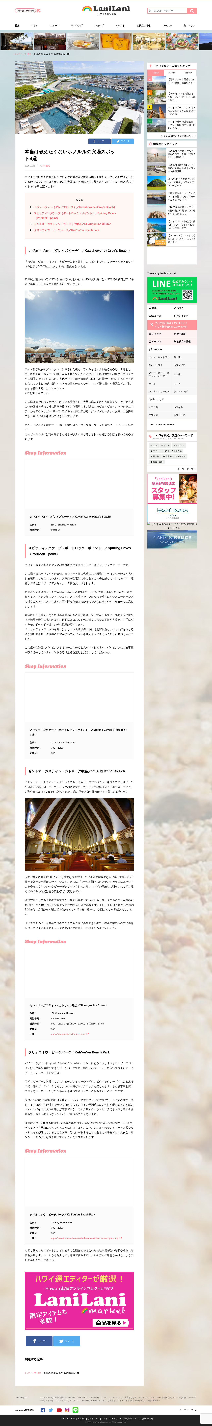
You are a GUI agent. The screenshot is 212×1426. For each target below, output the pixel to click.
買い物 (177, 357)
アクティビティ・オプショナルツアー (159, 374)
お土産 (177, 374)
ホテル (152, 383)
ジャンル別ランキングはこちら (177, 135)
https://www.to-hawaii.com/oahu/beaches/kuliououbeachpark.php (84, 1238)
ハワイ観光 (27, 54)
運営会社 (82, 1418)
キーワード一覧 (185, 469)
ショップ (99, 25)
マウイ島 (153, 415)
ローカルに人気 (175, 451)
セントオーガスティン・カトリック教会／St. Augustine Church (70, 224)
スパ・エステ (156, 365)
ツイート (125, 141)
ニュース (54, 25)
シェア (100, 141)
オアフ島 (153, 407)
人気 (155, 445)
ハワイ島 (178, 407)
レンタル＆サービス (159, 391)
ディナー (157, 451)
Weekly (172, 73)
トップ (17, 54)
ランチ (167, 445)
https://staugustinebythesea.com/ (68, 1034)
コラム (34, 25)
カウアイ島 (179, 415)
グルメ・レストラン (159, 357)
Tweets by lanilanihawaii (161, 273)
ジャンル (167, 25)
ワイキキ (180, 445)
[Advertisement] (172, 255)
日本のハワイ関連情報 (176, 456)
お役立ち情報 (144, 25)
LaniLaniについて (68, 1418)
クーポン (181, 334)
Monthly (188, 73)
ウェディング (180, 391)
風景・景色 (158, 462)
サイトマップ (94, 1418)
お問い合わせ (147, 1418)
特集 (17, 25)
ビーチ (177, 383)
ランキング (77, 25)
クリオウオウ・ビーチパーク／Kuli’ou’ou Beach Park (64, 230)
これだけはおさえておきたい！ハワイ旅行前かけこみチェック (171, 325)
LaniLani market (165, 424)
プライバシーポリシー (111, 1418)
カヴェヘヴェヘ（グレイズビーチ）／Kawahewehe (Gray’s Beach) (72, 207)
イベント (120, 25)
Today (156, 73)
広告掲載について (131, 1418)
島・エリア (189, 25)
